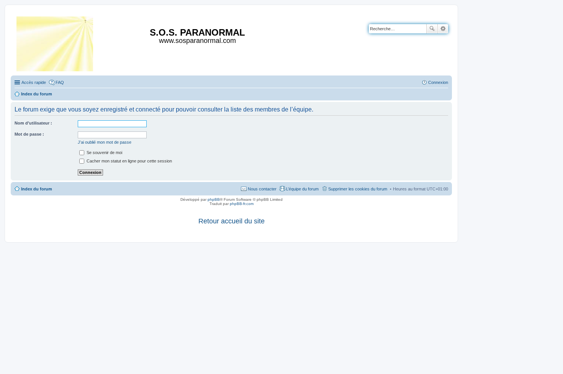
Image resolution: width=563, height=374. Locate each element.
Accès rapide (33, 82)
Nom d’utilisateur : (33, 123)
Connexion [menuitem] (438, 82)
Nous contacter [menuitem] (262, 189)
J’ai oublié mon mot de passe (104, 142)
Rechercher (432, 28)
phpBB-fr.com (242, 204)
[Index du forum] (55, 42)
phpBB (214, 199)
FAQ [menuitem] (60, 82)
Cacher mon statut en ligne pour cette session (128, 161)
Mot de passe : (29, 134)
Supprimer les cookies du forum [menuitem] (357, 189)
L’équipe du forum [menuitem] (302, 189)
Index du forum (36, 189)
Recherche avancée (443, 28)
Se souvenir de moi (103, 152)
